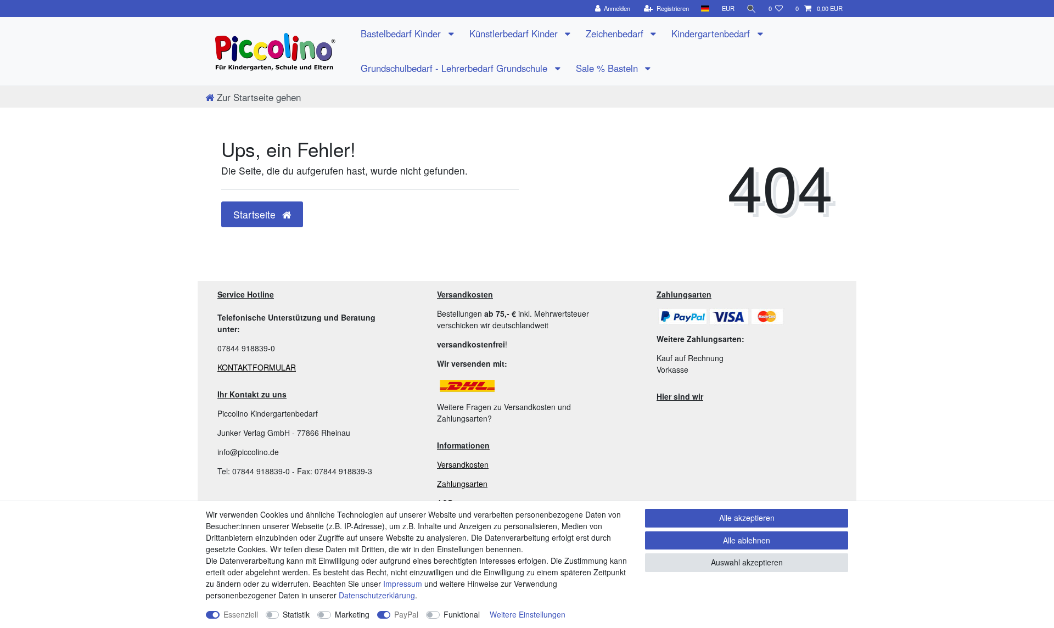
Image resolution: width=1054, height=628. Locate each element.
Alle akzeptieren (747, 517)
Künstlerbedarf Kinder (514, 33)
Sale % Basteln (608, 68)
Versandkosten (463, 464)
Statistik (296, 614)
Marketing (352, 614)
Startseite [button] (255, 214)
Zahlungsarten (462, 483)
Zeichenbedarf (616, 33)
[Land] (705, 8)
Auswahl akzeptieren (747, 562)
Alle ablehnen (746, 540)
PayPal (406, 614)
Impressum (402, 583)
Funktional (462, 614)
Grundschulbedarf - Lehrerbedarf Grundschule (455, 68)
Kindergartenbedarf (712, 33)
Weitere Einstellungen (527, 614)
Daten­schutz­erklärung (377, 595)
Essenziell (240, 614)
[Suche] (752, 8)
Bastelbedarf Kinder (402, 33)
